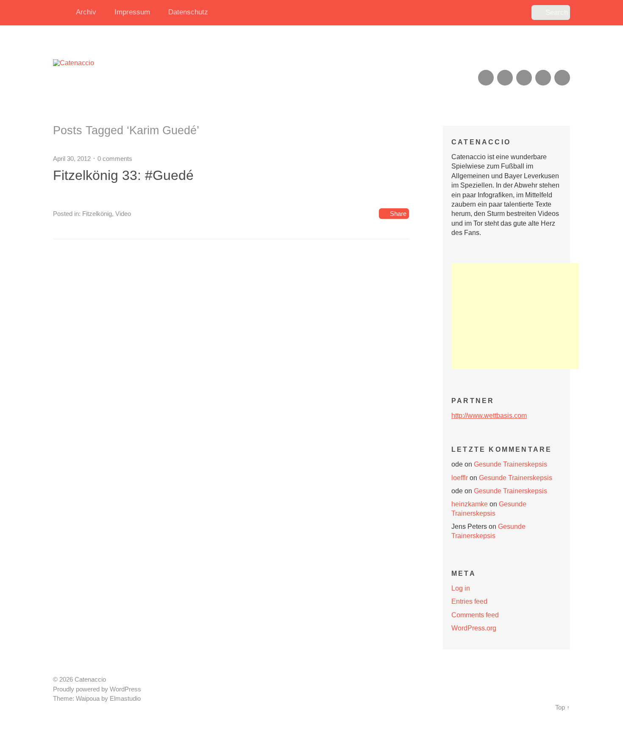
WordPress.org (473, 628)
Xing (505, 78)
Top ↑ (562, 707)
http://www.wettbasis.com (489, 415)
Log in (460, 588)
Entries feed (469, 601)
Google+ (543, 78)
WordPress (125, 689)
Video (123, 213)
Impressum (132, 12)
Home (61, 12)
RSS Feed (486, 78)
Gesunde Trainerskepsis (510, 464)
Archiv (86, 12)
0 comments (114, 158)
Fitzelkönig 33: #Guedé (123, 175)
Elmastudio (125, 698)
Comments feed (475, 615)
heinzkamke (469, 504)
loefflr (459, 477)
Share (398, 213)
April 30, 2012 (72, 158)
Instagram (524, 78)
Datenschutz (188, 12)
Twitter (562, 78)
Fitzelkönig (97, 213)
